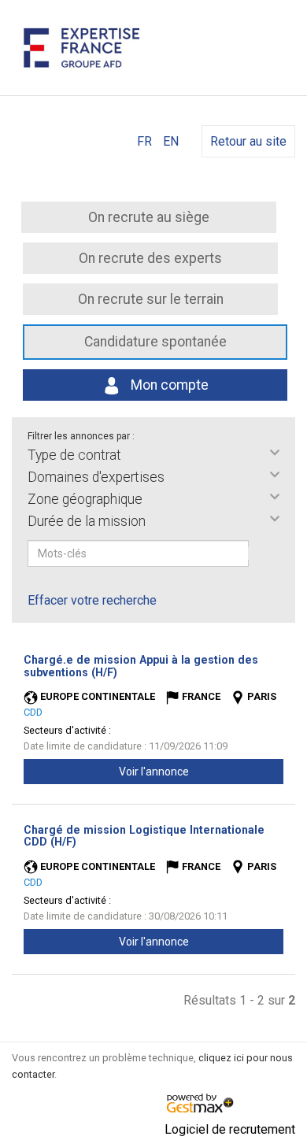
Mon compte (168, 385)
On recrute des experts (150, 258)
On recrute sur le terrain (151, 299)
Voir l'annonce (154, 771)
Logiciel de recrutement (230, 1129)
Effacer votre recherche (92, 600)
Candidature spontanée (155, 342)
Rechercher (259, 553)
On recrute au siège (148, 217)
